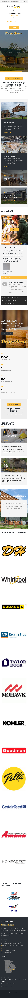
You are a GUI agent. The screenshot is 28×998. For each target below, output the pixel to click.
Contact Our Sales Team (14, 78)
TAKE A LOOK (6, 132)
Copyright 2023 (14, 994)
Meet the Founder (6, 273)
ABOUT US (14, 229)
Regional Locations (14, 21)
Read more (6, 166)
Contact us (6, 333)
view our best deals (8, 200)
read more (14, 148)
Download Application (14, 404)
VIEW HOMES (14, 114)
